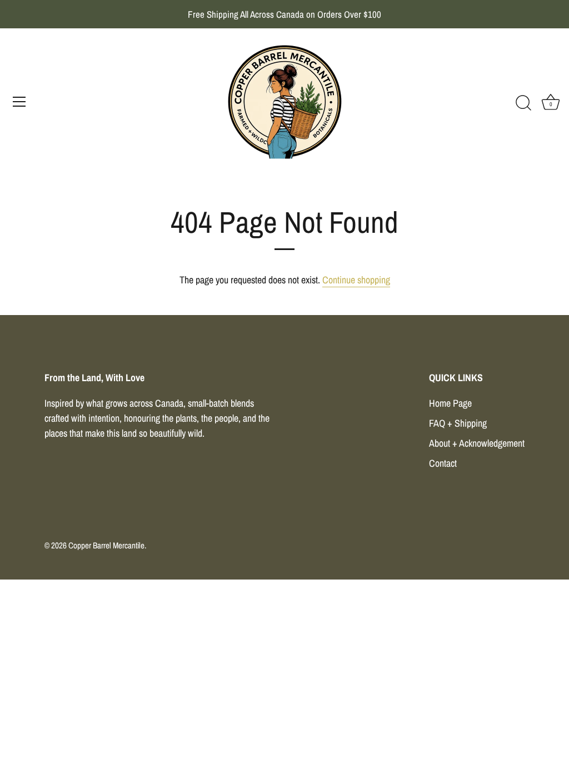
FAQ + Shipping (458, 423)
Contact (443, 463)
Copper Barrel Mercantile (106, 545)
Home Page (450, 403)
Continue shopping (356, 280)
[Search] (523, 103)
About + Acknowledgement (477, 443)
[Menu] (19, 101)
